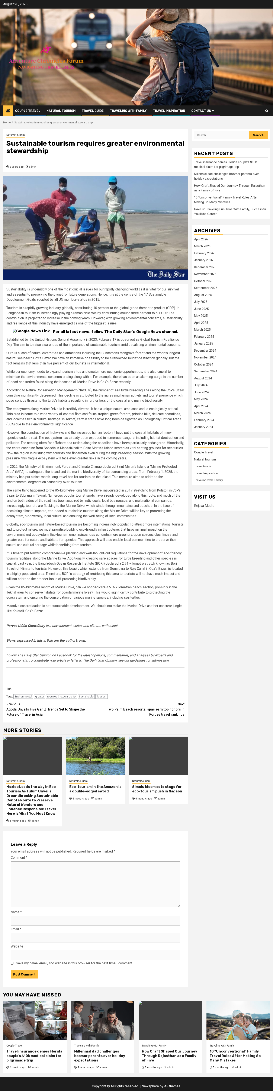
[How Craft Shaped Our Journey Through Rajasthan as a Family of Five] (170, 1020)
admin (32, 166)
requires (52, 696)
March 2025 (202, 330)
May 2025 (201, 316)
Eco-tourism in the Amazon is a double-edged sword (95, 789)
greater (39, 696)
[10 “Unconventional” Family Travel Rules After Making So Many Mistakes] (238, 1020)
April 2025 (201, 323)
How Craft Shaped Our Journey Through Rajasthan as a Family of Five (169, 1055)
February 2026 (204, 253)
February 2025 (204, 337)
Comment (19, 858)
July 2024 (200, 385)
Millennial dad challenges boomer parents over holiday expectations (99, 1055)
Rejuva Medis (204, 506)
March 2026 (202, 246)
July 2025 (200, 302)
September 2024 (205, 371)
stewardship (68, 696)
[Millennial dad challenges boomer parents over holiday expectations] (103, 1020)
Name (16, 912)
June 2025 (201, 309)
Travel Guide (93, 111)
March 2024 (202, 413)
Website (17, 946)
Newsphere (150, 1086)
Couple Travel (27, 111)
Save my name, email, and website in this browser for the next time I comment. (74, 963)
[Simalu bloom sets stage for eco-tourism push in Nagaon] (158, 756)
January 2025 (203, 344)
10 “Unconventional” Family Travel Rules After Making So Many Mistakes (235, 1055)
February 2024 (204, 420)
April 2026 (201, 239)
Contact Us (201, 111)
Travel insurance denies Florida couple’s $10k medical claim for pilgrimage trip (34, 1055)
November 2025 (205, 274)
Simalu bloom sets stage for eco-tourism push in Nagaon (157, 789)
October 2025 (203, 281)
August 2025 (203, 295)
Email (16, 929)
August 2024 (203, 378)
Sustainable (86, 696)
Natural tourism (61, 111)
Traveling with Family (128, 111)
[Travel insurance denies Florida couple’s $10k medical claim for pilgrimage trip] (35, 1020)
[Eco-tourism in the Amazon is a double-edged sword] (95, 756)
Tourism (101, 696)
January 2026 (203, 260)
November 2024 (205, 358)
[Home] (8, 111)
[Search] (266, 111)
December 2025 (205, 267)
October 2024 (203, 364)
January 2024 (203, 427)
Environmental (23, 696)
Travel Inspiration (169, 111)
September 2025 (205, 288)
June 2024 (201, 392)
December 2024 (205, 350)
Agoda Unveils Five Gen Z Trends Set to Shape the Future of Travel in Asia (45, 709)
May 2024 (201, 399)
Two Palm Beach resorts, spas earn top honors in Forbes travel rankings (145, 709)
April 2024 (201, 406)
